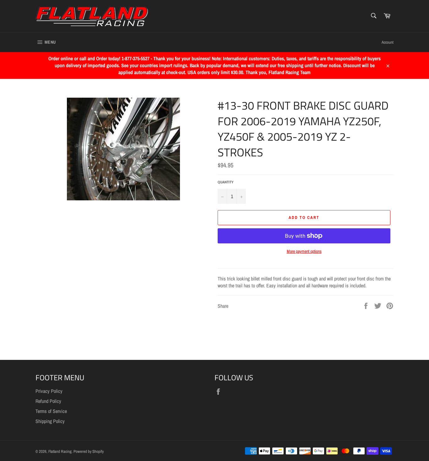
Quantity (226, 182)
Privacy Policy (48, 391)
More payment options (304, 251)
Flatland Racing (60, 451)
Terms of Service (51, 411)
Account (388, 42)
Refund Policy (48, 401)
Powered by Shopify (88, 451)
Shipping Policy (50, 421)
